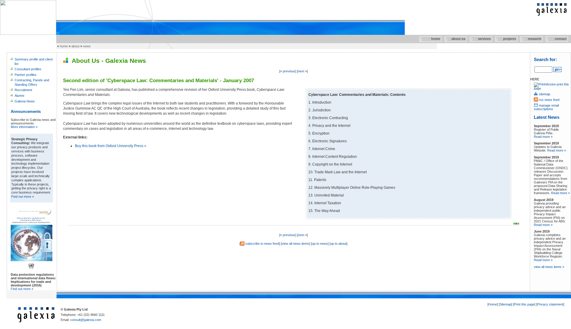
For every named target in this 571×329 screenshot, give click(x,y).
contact (556, 38)
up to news (320, 243)
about (75, 46)
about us (455, 38)
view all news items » (549, 267)
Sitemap (505, 304)
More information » (24, 127)
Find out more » (22, 196)
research (531, 38)
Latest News (546, 117)
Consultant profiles (28, 69)
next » (302, 71)
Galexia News (25, 101)
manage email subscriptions (546, 107)
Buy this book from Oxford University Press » (110, 146)
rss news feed (549, 100)
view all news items (295, 243)
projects (506, 38)
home (430, 38)
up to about (338, 243)
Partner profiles (26, 75)
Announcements (26, 111)
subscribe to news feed (262, 243)
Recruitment (23, 90)
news (87, 46)
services (481, 38)
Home (492, 304)
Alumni (19, 95)
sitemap (544, 94)
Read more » (543, 136)
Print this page (524, 304)
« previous (287, 71)
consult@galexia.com (85, 320)
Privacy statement (550, 304)
